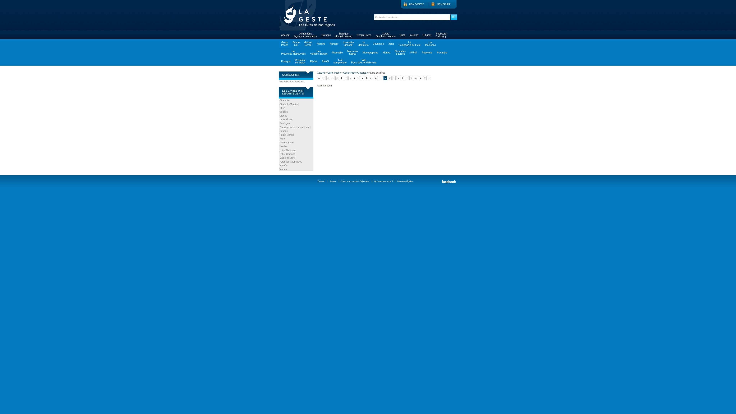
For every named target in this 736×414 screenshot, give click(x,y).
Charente (284, 100)
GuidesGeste (308, 43)
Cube (402, 35)
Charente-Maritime (289, 104)
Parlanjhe (442, 52)
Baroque (326, 35)
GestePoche (284, 43)
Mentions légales (405, 181)
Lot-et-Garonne (287, 154)
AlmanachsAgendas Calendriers (305, 35)
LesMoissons (430, 43)
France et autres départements (295, 127)
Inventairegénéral (348, 43)
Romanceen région (300, 61)
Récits (313, 61)
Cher (282, 108)
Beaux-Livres (364, 35)
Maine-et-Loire (287, 158)
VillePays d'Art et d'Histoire (363, 61)
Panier (333, 181)
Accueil (285, 35)
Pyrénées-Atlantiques (290, 161)
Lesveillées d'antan (318, 52)
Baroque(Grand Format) (343, 35)
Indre (282, 138)
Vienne (283, 169)
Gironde (283, 131)
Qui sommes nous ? (383, 181)
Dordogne (284, 123)
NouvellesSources (400, 52)
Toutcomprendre (340, 61)
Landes (283, 146)
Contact (321, 181)
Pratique (285, 61)
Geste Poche (334, 72)
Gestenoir (296, 43)
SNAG (325, 61)
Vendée (283, 165)
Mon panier (443, 4)
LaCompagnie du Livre (409, 43)
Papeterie (427, 52)
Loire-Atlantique (287, 150)
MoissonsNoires (352, 52)
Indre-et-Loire (286, 142)
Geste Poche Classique (291, 81)
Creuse (283, 115)
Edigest (427, 35)
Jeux (391, 43)
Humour (334, 43)
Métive (386, 52)
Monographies (370, 52)
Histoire (321, 43)
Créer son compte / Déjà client (355, 181)
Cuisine (414, 35)
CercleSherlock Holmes (385, 35)
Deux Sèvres (286, 119)
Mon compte (416, 4)
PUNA (413, 52)
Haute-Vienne (286, 135)
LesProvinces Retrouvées (293, 52)
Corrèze (283, 112)
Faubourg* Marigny (441, 35)
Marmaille (337, 52)
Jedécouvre (363, 43)
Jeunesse (378, 43)
